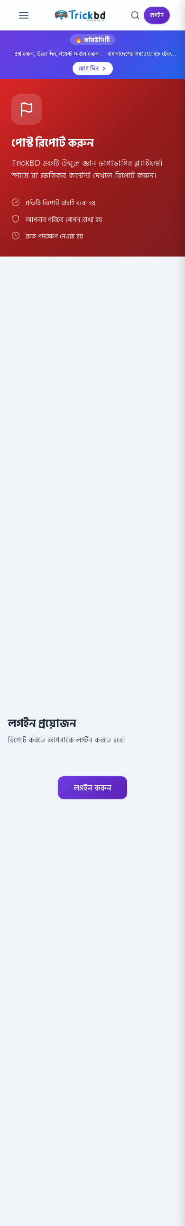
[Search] (135, 15)
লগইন (157, 15)
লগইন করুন (92, 787)
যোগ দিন (88, 68)
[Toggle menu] (23, 15)
